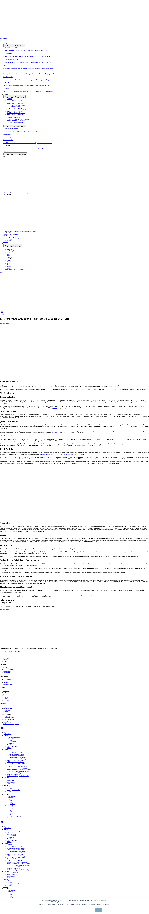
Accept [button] (98, 910)
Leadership (10, 797)
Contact (5, 818)
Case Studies (10, 788)
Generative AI (11, 738)
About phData (11, 796)
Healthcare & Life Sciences (14, 779)
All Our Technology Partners (18, 816)
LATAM (12, 804)
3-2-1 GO (9, 751)
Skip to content (4, 0)
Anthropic (13, 807)
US (11, 800)
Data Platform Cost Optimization (16, 763)
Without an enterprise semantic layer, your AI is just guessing (19, 231)
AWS (11, 810)
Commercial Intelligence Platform (16, 754)
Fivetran (12, 813)
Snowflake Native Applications (15, 755)
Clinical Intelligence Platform (15, 752)
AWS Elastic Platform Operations (16, 757)
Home (5, 732)
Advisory (9, 748)
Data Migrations (11, 740)
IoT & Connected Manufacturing (16, 762)
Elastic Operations (12, 746)
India (11, 802)
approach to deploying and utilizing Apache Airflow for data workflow (58, 454)
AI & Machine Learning (13, 737)
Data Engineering (11, 741)
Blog (8, 786)
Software (5, 793)
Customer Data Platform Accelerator (17, 766)
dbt (11, 811)
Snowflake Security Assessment (15, 760)
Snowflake (13, 808)
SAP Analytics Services (13, 765)
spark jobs (54, 408)
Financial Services (12, 780)
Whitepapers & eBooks (13, 790)
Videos (9, 791)
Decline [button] (106, 910)
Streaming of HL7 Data (13, 774)
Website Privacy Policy (52, 902)
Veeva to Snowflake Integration (15, 773)
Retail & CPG (11, 783)
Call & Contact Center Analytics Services (18, 771)
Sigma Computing (15, 814)
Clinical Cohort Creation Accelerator (17, 768)
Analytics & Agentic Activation (15, 745)
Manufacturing (11, 782)
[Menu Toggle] (0, 40)
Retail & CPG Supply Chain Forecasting (18, 776)
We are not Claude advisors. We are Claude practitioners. (18, 193)
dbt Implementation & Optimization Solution (19, 769)
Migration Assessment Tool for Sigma (17, 759)
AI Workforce (10, 743)
